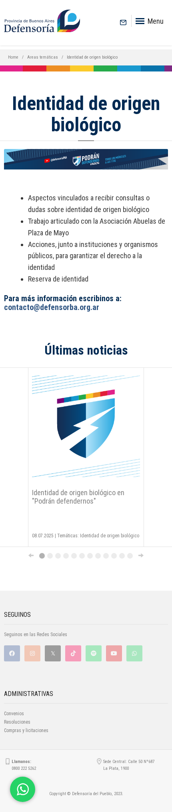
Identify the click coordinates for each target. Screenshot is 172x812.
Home (13, 57)
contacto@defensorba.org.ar (51, 307)
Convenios (14, 713)
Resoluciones (17, 722)
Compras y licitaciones (26, 730)
